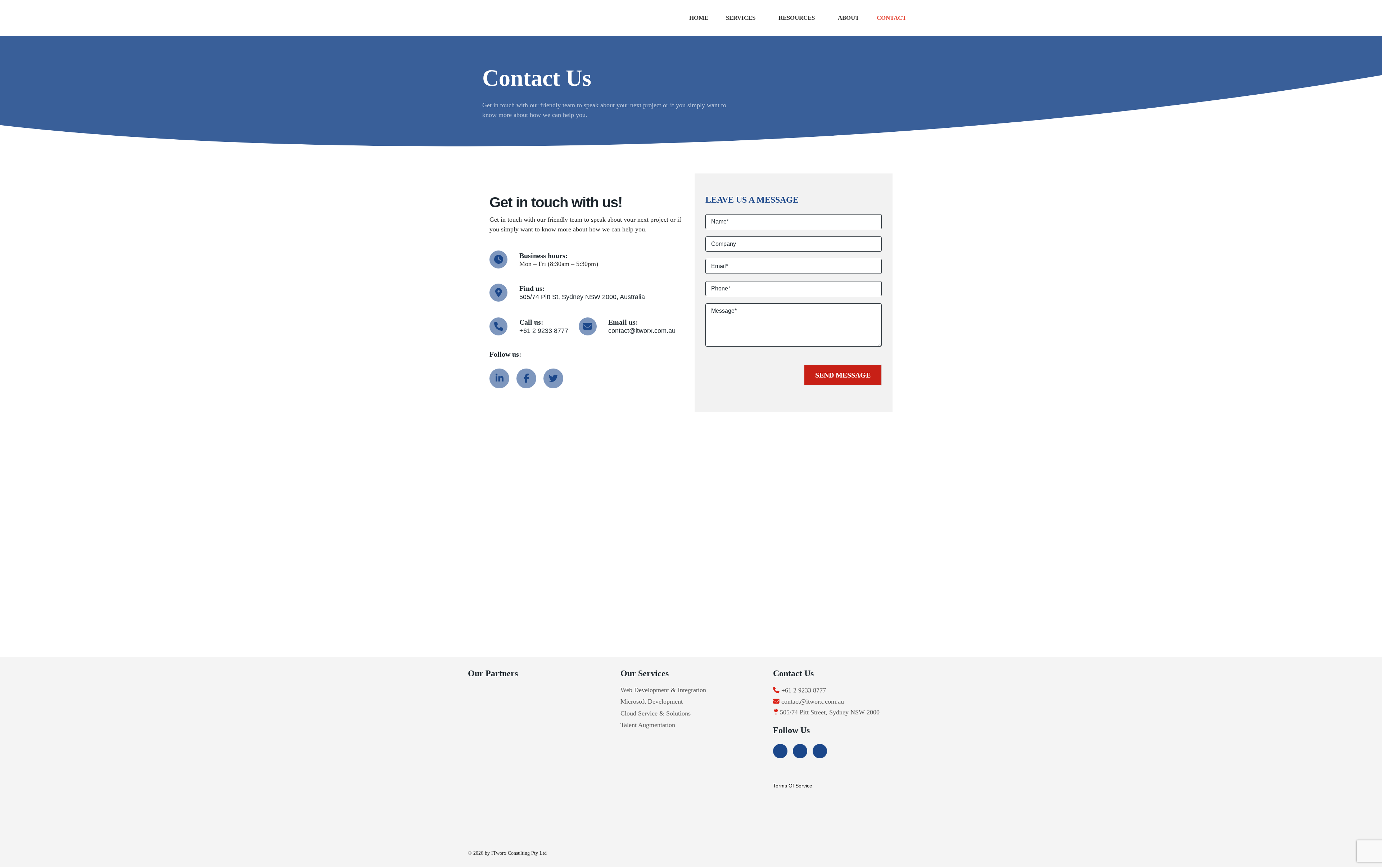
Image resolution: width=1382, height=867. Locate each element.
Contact (891, 17)
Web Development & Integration (663, 690)
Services (740, 17)
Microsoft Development (651, 701)
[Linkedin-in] (499, 378)
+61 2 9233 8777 (543, 330)
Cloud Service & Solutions (655, 713)
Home (698, 17)
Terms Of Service (792, 786)
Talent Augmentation (647, 724)
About (848, 17)
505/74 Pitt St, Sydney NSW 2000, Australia (582, 297)
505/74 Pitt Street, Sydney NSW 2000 (830, 712)
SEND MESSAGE (843, 375)
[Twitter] (553, 378)
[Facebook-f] (526, 378)
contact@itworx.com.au (642, 330)
